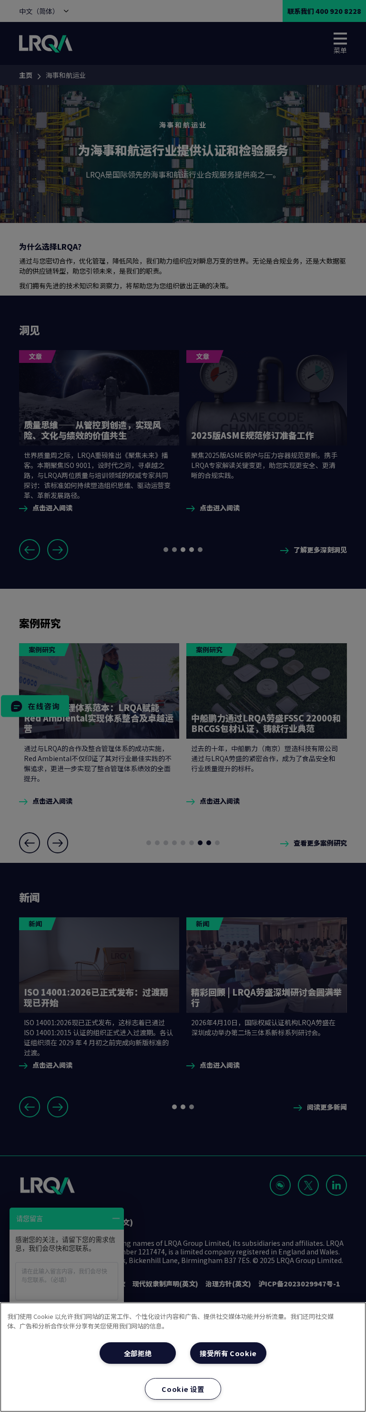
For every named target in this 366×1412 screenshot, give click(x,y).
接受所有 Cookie (228, 1353)
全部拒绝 (138, 1353)
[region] (183, 1357)
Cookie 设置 (183, 1389)
